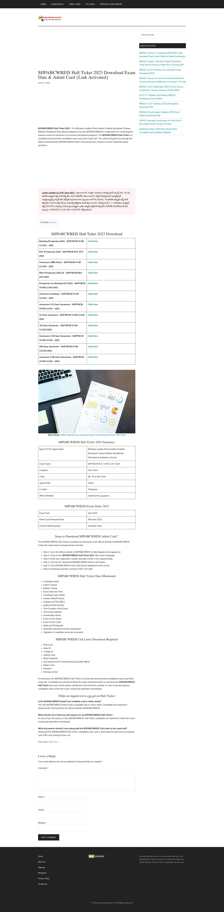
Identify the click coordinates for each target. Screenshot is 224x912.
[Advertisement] (86, 51)
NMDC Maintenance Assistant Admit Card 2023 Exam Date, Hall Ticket (93, 435)
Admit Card (53, 742)
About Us (42, 862)
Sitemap (41, 867)
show (53, 222)
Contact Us (42, 884)
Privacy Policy (43, 878)
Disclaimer (42, 873)
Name (41, 797)
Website (42, 823)
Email (41, 810)
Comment (43, 768)
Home (40, 856)
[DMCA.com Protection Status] (96, 857)
